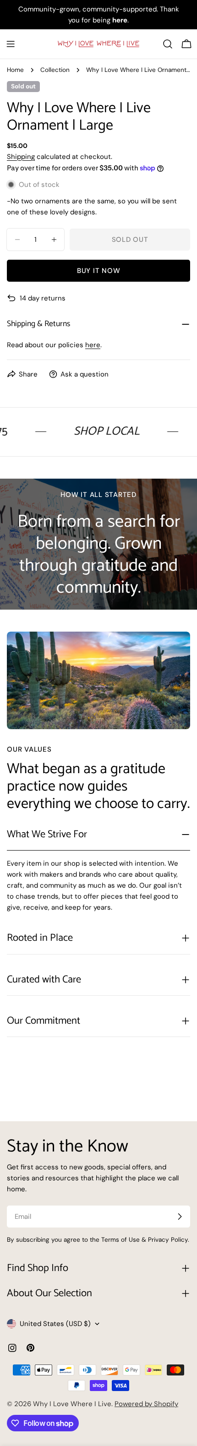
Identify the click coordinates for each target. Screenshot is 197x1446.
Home (15, 70)
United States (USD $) (55, 1323)
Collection (55, 70)
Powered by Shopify (146, 1403)
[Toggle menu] (10, 44)
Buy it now (98, 270)
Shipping (21, 156)
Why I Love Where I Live (72, 1403)
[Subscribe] (179, 1216)
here (92, 344)
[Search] (168, 44)
